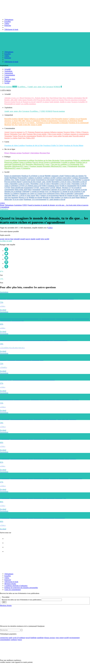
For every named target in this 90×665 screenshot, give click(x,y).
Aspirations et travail (43, 123)
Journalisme (36, 189)
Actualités (81, 102)
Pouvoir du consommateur (27, 136)
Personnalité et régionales (59, 123)
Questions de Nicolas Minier (73, 145)
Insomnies (14, 197)
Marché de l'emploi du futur (68, 195)
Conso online (57, 136)
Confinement (45, 189)
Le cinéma (14, 138)
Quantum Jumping (36, 166)
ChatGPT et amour (42, 102)
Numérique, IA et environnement (34, 199)
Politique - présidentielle (81, 160)
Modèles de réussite (35, 197)
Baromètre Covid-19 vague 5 (62, 184)
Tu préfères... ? (22, 87)
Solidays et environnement (49, 195)
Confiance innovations (63, 178)
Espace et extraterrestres (12, 176)
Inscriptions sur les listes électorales (47, 160)
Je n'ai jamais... (30, 123)
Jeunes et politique (25, 162)
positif (38, 239)
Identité (20, 119)
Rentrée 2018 (50, 119)
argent (61, 638)
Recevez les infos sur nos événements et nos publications (21, 600)
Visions (15, 136)
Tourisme (29, 134)
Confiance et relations (34, 178)
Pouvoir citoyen (37, 162)
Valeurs (26, 119)
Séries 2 (79, 132)
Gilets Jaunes (22, 100)
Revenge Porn (45, 153)
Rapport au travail (29, 102)
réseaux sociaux (49, 638)
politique (22, 638)
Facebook (25, 153)
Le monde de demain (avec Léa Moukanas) (45, 191)
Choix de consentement (12, 590)
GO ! (4, 602)
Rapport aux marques (42, 132)
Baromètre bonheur (11, 119)
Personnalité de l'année (12, 104)
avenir (2, 239)
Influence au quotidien (37, 119)
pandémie (40, 638)
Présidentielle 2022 (18, 164)
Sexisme (23, 180)
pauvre (27, 239)
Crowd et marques (16, 132)
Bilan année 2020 (21, 189)
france (20, 640)
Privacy (7, 153)
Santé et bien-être (24, 125)
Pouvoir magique (6, 87)
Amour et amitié (36, 125)
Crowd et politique (10, 160)
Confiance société (49, 178)
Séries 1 (73, 132)
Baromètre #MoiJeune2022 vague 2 (16, 166)
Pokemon (31, 132)
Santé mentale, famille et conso (60, 102)
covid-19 (16, 638)
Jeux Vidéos (15, 180)
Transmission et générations (67, 121)
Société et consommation (68, 186)
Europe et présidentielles (52, 162)
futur (12, 239)
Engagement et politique (26, 160)
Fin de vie (19, 102)
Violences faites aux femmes (74, 176)
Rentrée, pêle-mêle (10, 100)
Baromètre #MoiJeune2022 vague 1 (38, 164)
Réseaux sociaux (16, 153)
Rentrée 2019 (32, 100)
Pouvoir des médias (44, 100)
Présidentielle (72, 166)
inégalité (17, 239)
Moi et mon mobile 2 (55, 134)
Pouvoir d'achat (9, 102)
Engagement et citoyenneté (45, 180)
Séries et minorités (66, 193)
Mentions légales (10, 584)
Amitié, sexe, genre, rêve (36, 87)
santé (10, 638)
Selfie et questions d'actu (50, 186)
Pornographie (22, 178)
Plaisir (78, 197)
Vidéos (6, 23)
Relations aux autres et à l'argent (31, 193)
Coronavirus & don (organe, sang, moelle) (36, 182)
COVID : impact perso (41, 188)
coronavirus (4, 638)
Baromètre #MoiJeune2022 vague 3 (55, 166)
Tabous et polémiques (33, 121)
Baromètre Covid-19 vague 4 (41, 184)
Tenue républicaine (17, 188)
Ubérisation (14, 134)
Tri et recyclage (17, 199)
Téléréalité (25, 191)
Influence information (74, 98)
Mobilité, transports (51, 176)
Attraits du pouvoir (18, 123)
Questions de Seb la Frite (34, 145)
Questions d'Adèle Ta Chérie (53, 145)
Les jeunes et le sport (68, 197)
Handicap (24, 176)
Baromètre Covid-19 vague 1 (62, 182)
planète (33, 239)
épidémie (33, 638)
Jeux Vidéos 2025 (28, 138)
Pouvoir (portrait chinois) (13, 182)
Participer (7, 25)
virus (57, 638)
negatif (22, 239)
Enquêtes (7, 21)
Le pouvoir (86, 180)
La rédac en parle (6, 241)
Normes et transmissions (49, 121)
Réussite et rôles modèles (51, 197)
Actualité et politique (68, 162)
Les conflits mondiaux (28, 104)
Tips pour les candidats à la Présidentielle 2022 (67, 164)
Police (30, 189)
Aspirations (18, 205)
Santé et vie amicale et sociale (76, 189)
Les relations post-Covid (33, 186)
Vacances (74, 102)
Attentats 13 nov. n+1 (11, 98)
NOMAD (57, 87)
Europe (33, 180)
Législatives (26, 168)
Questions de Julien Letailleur (14, 145)
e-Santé (61, 176)
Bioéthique (13, 178)
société (46, 239)
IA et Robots (33, 176)
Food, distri (22, 134)
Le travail (41, 176)
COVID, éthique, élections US (60, 188)
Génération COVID (17, 186)
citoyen (7, 239)
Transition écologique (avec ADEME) (68, 180)
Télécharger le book (11, 29)
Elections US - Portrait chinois (34, 98)
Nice (47, 98)
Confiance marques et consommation (76, 134)
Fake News (63, 98)
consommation (5, 640)
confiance (14, 640)
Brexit (22, 98)
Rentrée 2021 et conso (44, 136)
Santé (20, 138)
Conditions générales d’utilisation (15, 586)
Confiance (75, 178)
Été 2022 (15, 125)
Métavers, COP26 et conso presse (23, 195)
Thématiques (8, 20)
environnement (74, 638)
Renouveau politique (11, 162)
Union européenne (66, 160)
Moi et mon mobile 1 (40, 134)
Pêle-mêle (21, 121)
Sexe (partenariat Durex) (51, 193)
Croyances (49, 87)
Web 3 (38, 195)
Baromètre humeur (61, 119)
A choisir (15, 121)
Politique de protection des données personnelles (21, 588)
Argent (6, 132)
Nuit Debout (54, 98)
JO (86, 102)
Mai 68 (84, 98)
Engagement (28, 188)
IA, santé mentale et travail (56, 199)
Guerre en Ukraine (57, 100)
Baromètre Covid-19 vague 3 (20, 184)
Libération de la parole (58, 189)
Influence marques (56, 132)
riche (42, 239)
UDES (14, 87)
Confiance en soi (74, 119)
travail (28, 638)
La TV (25, 132)
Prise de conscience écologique (75, 100)
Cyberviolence (34, 153)
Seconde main (67, 136)
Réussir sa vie (23, 197)
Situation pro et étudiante (13, 191)
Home (2, 205)
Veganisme (8, 136)
